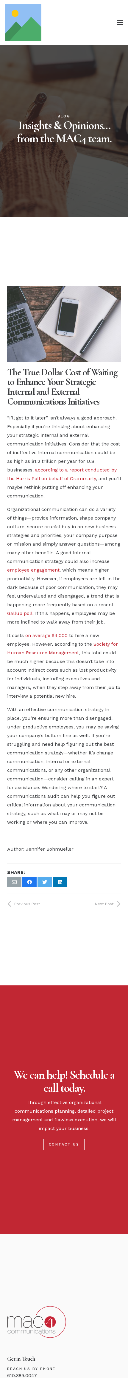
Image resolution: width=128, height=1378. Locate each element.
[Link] (23, 22)
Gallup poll (19, 613)
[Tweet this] (45, 882)
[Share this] (29, 882)
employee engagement (33, 570)
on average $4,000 (46, 635)
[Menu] (120, 22)
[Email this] (14, 882)
